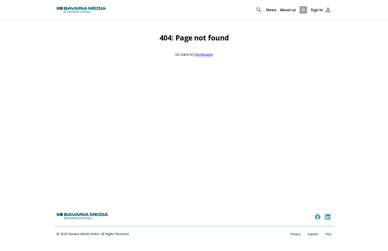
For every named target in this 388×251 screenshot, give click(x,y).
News (271, 9)
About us (288, 9)
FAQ (328, 234)
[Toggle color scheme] (303, 10)
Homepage (203, 54)
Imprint (313, 234)
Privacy (295, 234)
